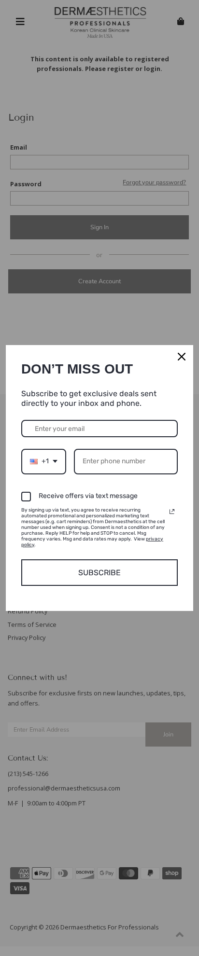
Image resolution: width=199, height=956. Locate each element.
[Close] (181, 356)
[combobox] (43, 461)
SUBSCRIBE (99, 572)
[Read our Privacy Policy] (172, 511)
